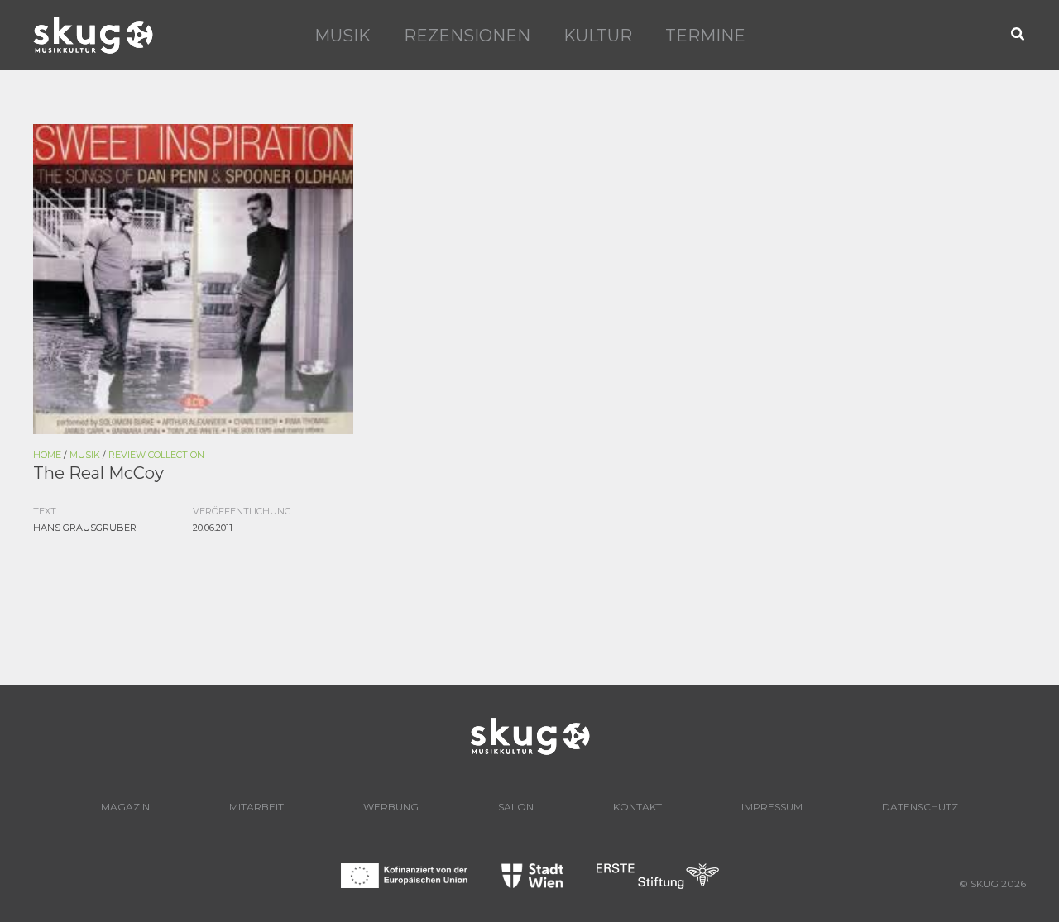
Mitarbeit (256, 806)
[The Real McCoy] (193, 278)
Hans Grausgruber (85, 527)
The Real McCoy (98, 473)
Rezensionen (467, 35)
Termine (705, 35)
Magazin (125, 806)
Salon (516, 806)
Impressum (772, 806)
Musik (342, 35)
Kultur (597, 35)
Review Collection (156, 455)
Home (47, 455)
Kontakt (637, 806)
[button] (1018, 35)
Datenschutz (920, 806)
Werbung (391, 806)
